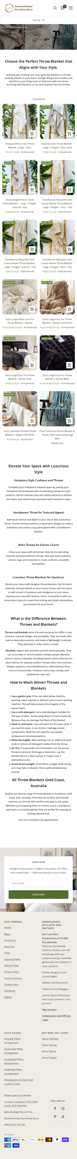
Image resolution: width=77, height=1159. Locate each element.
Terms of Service (13, 978)
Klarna (52, 1051)
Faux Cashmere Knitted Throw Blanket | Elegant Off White (20, 432)
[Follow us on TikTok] (63, 1116)
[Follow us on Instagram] (63, 1108)
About (45, 1038)
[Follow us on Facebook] (55, 1108)
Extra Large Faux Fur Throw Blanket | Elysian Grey (19, 377)
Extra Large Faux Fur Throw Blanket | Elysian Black (57, 377)
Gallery (8, 997)
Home (4, 27)
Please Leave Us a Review (17, 1095)
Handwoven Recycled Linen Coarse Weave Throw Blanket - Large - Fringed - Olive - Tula (57, 263)
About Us (9, 946)
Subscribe (38, 894)
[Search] (55, 7)
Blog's (7, 934)
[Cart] (62, 8)
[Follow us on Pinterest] (55, 1116)
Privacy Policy (11, 971)
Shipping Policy (12, 959)
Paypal (52, 1057)
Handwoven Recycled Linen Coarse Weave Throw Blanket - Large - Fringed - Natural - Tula (20, 263)
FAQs (7, 953)
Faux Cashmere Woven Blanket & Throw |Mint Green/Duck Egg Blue (57, 434)
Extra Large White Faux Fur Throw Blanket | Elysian (20, 321)
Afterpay (53, 1038)
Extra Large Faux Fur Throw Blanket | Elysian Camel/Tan (57, 321)
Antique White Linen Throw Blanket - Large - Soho (19, 145)
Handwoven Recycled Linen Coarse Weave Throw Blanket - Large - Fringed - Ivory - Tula (57, 203)
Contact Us (10, 940)
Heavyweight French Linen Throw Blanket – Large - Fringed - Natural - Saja (20, 203)
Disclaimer (9, 990)
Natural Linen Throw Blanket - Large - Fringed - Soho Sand (57, 145)
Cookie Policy (11, 984)
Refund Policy (11, 965)
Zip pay (53, 1045)
